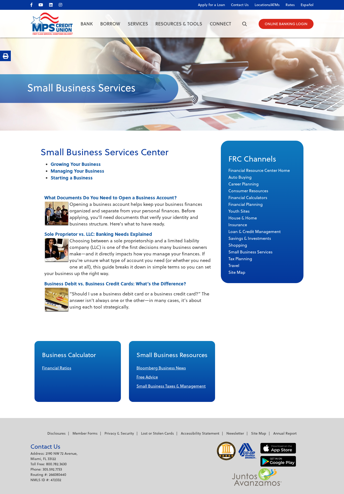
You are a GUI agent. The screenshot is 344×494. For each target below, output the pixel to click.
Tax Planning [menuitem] (240, 258)
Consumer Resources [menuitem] (248, 191)
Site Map (258, 433)
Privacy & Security (119, 433)
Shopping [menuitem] (237, 245)
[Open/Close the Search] (244, 23)
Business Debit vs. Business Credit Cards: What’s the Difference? (115, 283)
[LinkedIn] (53, 4)
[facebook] (34, 4)
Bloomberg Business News (161, 368)
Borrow (110, 24)
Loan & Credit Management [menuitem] (254, 231)
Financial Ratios (56, 368)
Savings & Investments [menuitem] (249, 238)
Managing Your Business (77, 171)
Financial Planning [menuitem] (245, 204)
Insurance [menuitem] (237, 224)
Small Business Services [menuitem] (250, 252)
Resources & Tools (178, 24)
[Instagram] (63, 4)
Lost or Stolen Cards (157, 433)
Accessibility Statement (200, 433)
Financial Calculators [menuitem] (247, 197)
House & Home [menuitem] (242, 218)
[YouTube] (43, 4)
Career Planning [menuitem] (243, 184)
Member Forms (85, 433)
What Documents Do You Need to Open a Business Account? (110, 197)
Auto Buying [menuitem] (240, 177)
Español (307, 4)
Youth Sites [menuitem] (239, 211)
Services (138, 24)
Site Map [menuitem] (236, 272)
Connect (220, 24)
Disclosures (56, 433)
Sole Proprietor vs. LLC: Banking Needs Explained (98, 234)
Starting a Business (72, 177)
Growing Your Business (76, 164)
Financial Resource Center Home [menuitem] (259, 170)
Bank (87, 24)
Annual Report (285, 433)
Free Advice (147, 377)
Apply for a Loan (211, 4)
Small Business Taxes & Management (171, 386)
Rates (290, 4)
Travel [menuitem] (233, 265)
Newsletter (235, 433)
